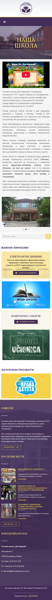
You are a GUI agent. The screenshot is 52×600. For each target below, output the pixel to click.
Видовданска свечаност (31, 469)
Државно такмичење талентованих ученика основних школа (30, 506)
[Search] (48, 236)
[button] (4, 22)
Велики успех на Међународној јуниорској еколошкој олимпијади (32, 488)
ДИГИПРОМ (33, 596)
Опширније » (22, 479)
